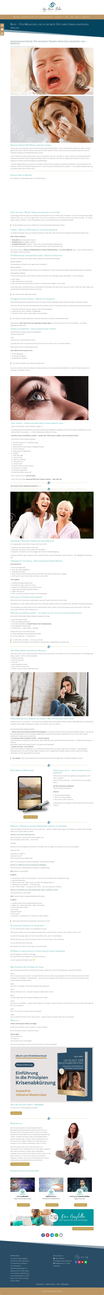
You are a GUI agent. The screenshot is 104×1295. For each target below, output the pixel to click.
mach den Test (30, 817)
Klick (39, 486)
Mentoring (16, 17)
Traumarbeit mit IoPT (27, 17)
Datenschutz (50, 1284)
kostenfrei (16, 1113)
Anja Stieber (16, 46)
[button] (43, 1235)
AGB (58, 1284)
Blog (72, 17)
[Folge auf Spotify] (85, 1262)
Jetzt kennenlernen (20, 1164)
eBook (67, 17)
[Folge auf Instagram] (79, 1262)
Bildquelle (64, 1284)
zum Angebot (23, 1205)
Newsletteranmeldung (83, 1229)
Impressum (40, 1284)
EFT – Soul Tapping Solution (44, 17)
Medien (77, 17)
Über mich (86, 17)
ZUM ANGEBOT (81, 1205)
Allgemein (34, 46)
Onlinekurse (58, 17)
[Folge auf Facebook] (76, 1262)
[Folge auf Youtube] (82, 1262)
